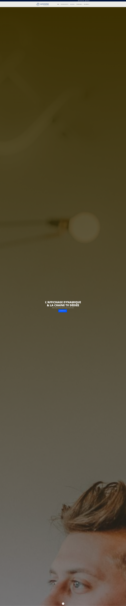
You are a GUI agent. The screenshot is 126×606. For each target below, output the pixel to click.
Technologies (79, 4)
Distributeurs (88, 0)
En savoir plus (62, 310)
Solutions (72, 4)
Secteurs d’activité (64, 4)
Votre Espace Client (81, 0)
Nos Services (86, 4)
